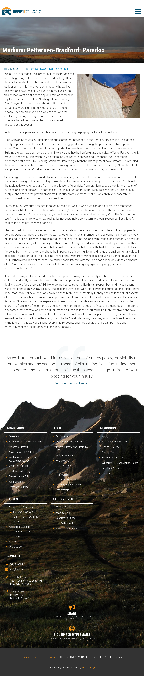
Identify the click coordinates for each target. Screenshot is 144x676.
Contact (13, 556)
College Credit (109, 452)
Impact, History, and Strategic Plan (72, 448)
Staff (61, 470)
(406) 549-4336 (18, 564)
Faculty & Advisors (112, 468)
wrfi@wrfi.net (17, 569)
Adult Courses (16, 481)
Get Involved (63, 499)
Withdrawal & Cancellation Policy (120, 462)
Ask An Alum (18, 521)
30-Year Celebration (66, 507)
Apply (105, 436)
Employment (62, 489)
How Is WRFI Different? (22, 512)
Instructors (64, 475)
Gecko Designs (89, 667)
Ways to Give (63, 512)
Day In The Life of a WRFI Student (27, 517)
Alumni (12, 541)
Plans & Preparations (22, 531)
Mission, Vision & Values (69, 441)
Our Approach (63, 436)
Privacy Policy (48, 657)
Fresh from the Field (58, 68)
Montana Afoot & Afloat (21, 452)
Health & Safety (110, 446)
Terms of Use (29, 657)
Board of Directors (67, 465)
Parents (106, 473)
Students (14, 499)
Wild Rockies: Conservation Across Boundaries (23, 459)
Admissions (109, 428)
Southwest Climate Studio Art (25, 441)
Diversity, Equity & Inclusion (70, 484)
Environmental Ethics (20, 476)
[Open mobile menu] (137, 11)
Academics (15, 428)
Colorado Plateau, (38, 68)
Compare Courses (19, 486)
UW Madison (16, 546)
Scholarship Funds (66, 517)
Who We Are (62, 460)
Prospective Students (21, 507)
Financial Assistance (113, 457)
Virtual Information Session (116, 441)
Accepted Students (19, 526)
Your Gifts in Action (66, 523)
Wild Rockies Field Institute (21, 11)
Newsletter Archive (66, 528)
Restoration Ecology (20, 471)
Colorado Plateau (18, 446)
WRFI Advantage (65, 455)
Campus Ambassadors (69, 479)
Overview (14, 436)
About (58, 428)
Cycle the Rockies (19, 465)
